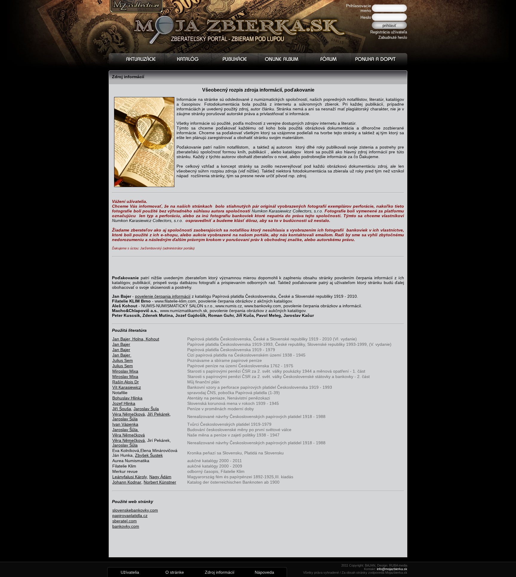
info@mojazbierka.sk (392, 569)
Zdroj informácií (219, 572)
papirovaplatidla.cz (130, 515)
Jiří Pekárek (158, 414)
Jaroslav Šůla (125, 445)
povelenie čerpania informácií (163, 296)
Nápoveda (264, 572)
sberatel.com (124, 521)
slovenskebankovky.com (135, 510)
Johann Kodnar (126, 482)
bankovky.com (125, 526)
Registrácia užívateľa (388, 32)
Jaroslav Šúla (125, 418)
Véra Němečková (128, 414)
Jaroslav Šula (146, 408)
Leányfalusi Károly (129, 476)
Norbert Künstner (160, 482)
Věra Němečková (128, 435)
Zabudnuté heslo (392, 37)
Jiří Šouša (121, 408)
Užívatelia (130, 572)
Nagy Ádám (160, 476)
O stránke (174, 572)
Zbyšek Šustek (149, 455)
